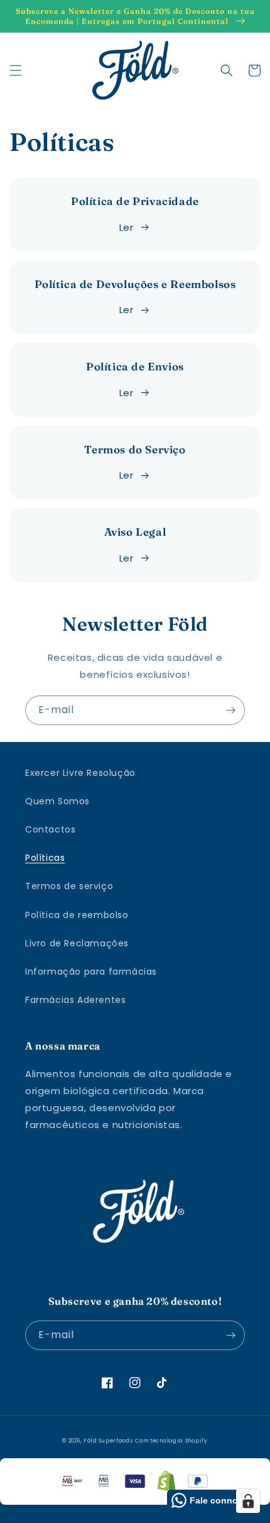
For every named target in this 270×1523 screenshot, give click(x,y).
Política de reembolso (77, 915)
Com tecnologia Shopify (171, 1440)
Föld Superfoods (108, 1440)
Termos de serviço (69, 886)
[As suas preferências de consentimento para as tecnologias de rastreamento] (248, 1501)
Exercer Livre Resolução (80, 773)
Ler (126, 227)
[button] (16, 70)
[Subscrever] (230, 710)
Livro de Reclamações (77, 943)
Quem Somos (57, 801)
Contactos (50, 829)
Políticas (45, 857)
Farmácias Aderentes (75, 1000)
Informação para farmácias (91, 971)
